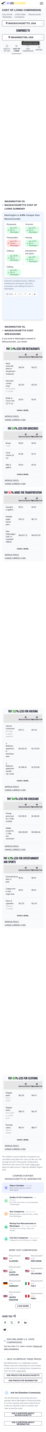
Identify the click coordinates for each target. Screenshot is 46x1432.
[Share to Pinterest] (25, 294)
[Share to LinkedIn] (30, 294)
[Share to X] (20, 294)
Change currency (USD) (15, 420)
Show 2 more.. (23, 916)
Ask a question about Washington (23, 1423)
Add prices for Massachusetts (23, 1375)
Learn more (34, 1165)
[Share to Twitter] (12, 1323)
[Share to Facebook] (15, 294)
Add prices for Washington (23, 1381)
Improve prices (12, 416)
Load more (23, 1306)
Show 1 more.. (23, 410)
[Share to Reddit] (35, 294)
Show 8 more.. (23, 474)
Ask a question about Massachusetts (23, 1414)
